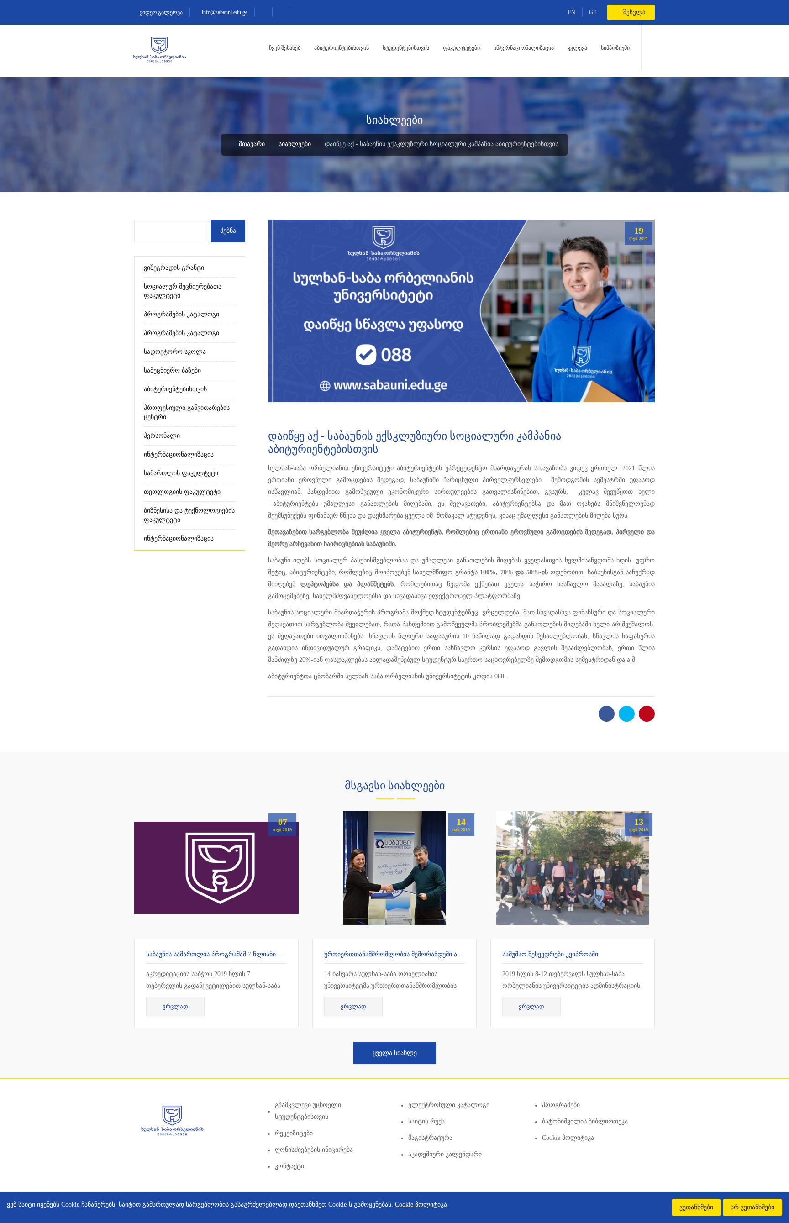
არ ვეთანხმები (752, 1207)
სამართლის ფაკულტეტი (181, 473)
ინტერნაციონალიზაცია (524, 48)
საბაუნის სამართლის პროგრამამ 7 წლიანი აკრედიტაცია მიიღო (242, 954)
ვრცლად (175, 1006)
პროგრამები (561, 1105)
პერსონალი (162, 435)
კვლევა (577, 48)
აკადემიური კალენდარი (445, 1154)
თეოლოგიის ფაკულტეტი (182, 491)
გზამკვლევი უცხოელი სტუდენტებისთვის (308, 1111)
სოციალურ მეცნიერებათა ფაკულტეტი (182, 291)
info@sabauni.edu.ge (223, 12)
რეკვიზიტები (294, 1133)
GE (592, 12)
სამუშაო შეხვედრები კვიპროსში (550, 954)
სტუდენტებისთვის (406, 48)
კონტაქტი (289, 1166)
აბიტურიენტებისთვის (341, 48)
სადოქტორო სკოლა (175, 351)
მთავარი (251, 144)
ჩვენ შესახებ (284, 48)
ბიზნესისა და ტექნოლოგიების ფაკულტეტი (189, 515)
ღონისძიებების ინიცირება (314, 1149)
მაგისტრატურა (430, 1137)
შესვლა (634, 12)
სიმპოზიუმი (615, 48)
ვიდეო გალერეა (160, 12)
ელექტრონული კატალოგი (448, 1105)
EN (571, 12)
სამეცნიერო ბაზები (172, 370)
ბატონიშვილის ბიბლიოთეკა (585, 1121)
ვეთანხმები (696, 1207)
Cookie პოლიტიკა (568, 1137)
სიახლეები (295, 144)
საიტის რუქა (426, 1121)
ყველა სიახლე (395, 1053)
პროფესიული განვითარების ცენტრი (187, 412)
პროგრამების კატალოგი (181, 314)
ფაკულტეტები (461, 48)
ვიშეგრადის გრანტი (174, 267)
